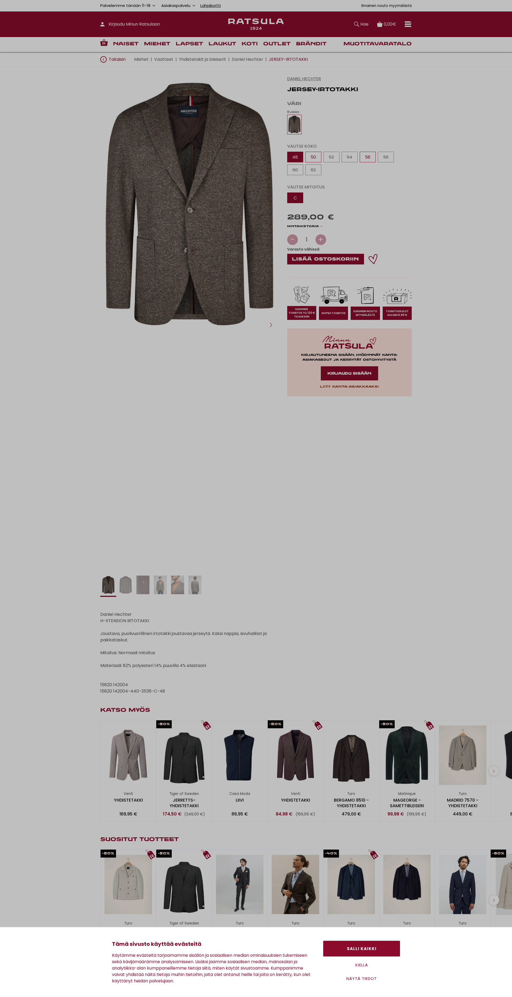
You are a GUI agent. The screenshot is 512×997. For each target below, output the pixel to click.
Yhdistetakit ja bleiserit (202, 59)
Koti (250, 44)
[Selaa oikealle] (494, 770)
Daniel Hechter (247, 59)
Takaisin (117, 59)
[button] (271, 325)
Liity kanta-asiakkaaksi (349, 386)
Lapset (189, 44)
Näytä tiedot (361, 978)
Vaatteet (163, 59)
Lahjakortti (210, 5)
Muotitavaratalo (377, 44)
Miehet (157, 44)
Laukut (222, 44)
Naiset (126, 44)
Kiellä (361, 965)
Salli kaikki (362, 948)
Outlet (277, 44)
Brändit (311, 44)
